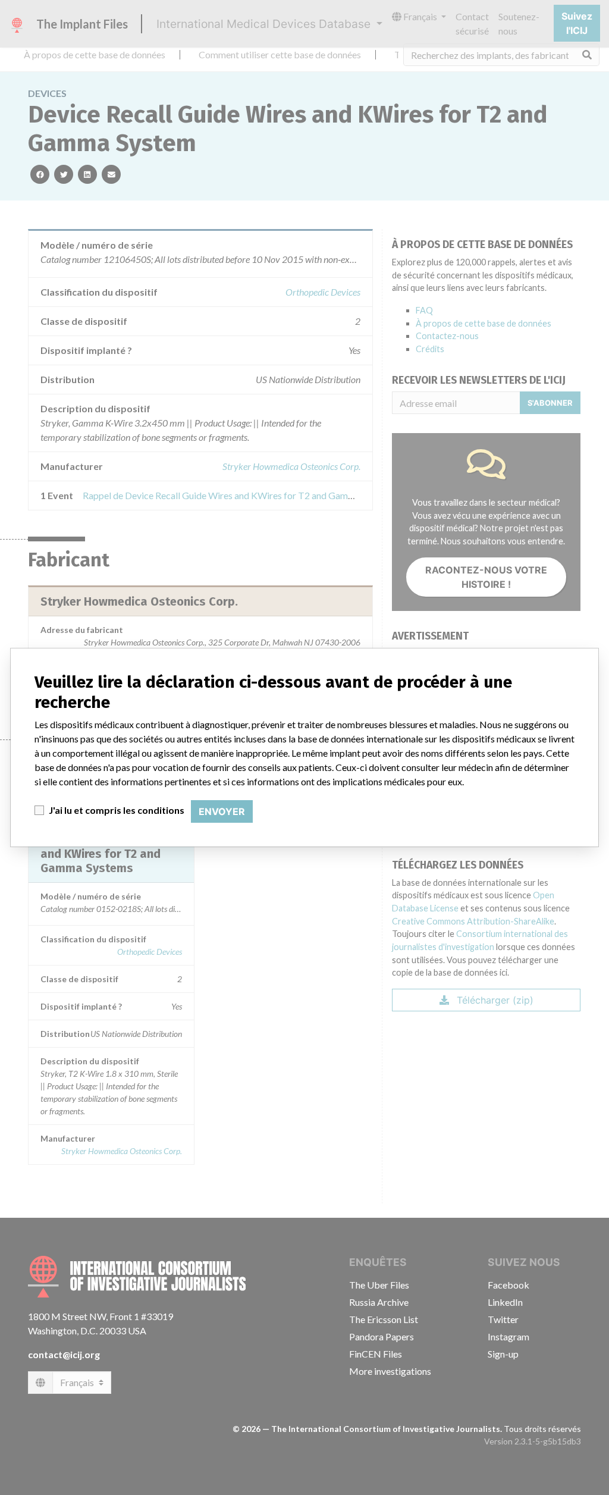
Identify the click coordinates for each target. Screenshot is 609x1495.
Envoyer (222, 811)
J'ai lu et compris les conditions (116, 810)
